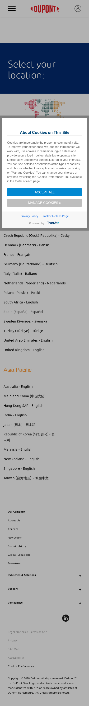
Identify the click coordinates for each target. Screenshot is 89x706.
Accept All (45, 192)
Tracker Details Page (55, 216)
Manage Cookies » (44, 203)
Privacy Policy (29, 216)
